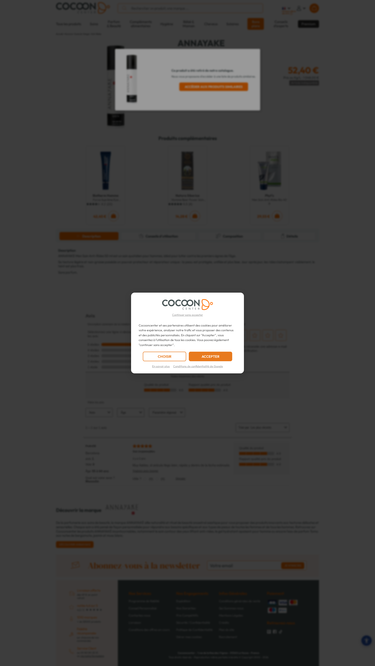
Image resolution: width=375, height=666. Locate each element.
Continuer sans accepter (187, 315)
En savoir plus (161, 366)
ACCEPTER (210, 356)
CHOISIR (164, 356)
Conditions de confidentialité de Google (198, 366)
